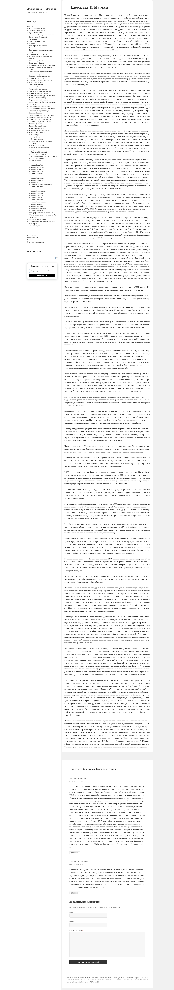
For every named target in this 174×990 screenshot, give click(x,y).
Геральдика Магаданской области (41, 35)
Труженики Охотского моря (39, 130)
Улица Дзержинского (39, 176)
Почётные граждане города (39, 111)
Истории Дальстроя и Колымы (40, 72)
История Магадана (36, 74)
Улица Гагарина (37, 172)
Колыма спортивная (36, 78)
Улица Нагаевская (37, 187)
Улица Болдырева (37, 167)
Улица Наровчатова (38, 189)
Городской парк (37, 139)
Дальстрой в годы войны (38, 46)
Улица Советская (37, 206)
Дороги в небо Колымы (37, 48)
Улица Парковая (37, 193)
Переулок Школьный (39, 152)
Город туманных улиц (37, 41)
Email (72, 922)
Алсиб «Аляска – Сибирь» (38, 30)
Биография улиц (37, 137)
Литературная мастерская (38, 93)
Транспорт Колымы (36, 128)
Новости (30, 240)
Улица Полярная (37, 195)
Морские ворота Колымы (38, 100)
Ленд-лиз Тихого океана (38, 89)
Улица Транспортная (38, 208)
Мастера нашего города (37, 98)
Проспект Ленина (37, 159)
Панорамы (33, 104)
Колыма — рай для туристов (39, 76)
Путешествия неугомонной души (41, 115)
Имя (71, 912)
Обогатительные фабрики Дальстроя (42, 102)
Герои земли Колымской (38, 37)
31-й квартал (36, 135)
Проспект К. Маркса (38, 154)
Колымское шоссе (37, 145)
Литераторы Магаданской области (41, 91)
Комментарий (76, 931)
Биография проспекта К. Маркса (45, 156)
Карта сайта (31, 235)
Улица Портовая (37, 198)
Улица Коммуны (37, 180)
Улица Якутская (37, 211)
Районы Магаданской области (40, 117)
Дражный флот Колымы (38, 54)
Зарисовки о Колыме (36, 63)
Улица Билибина (37, 165)
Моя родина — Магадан (41, 9)
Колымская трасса (36, 83)
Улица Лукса (35, 182)
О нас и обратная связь (35, 242)
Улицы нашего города (37, 132)
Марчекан (35, 150)
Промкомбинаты (35, 113)
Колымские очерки (36, 85)
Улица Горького (37, 174)
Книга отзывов (32, 238)
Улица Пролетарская (38, 202)
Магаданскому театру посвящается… (42, 96)
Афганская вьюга (35, 33)
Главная (30, 26)
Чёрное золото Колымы (37, 219)
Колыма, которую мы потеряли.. (41, 80)
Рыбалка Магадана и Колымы (40, 122)
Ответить (74, 853)
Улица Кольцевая (37, 178)
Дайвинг (32, 43)
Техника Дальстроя (36, 124)
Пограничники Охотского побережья (42, 109)
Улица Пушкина (37, 204)
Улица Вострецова (37, 169)
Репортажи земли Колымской (40, 119)
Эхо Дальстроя (34, 226)
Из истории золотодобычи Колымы (42, 65)
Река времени (36, 161)
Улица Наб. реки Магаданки (41, 185)
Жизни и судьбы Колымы (38, 61)
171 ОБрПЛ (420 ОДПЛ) (37, 28)
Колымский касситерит (38, 87)
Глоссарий (33, 39)
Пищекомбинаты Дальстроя (39, 106)
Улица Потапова (37, 200)
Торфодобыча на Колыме (38, 126)
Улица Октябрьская (38, 191)
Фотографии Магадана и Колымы (41, 213)
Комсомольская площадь (40, 148)
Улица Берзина (36, 163)
